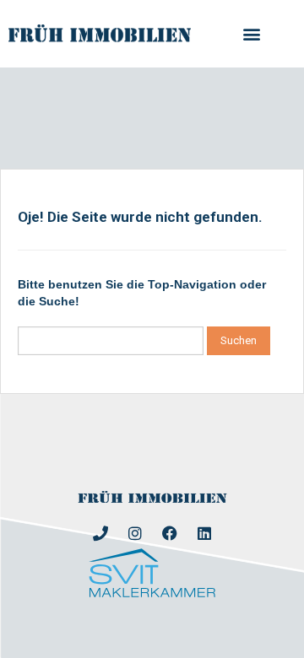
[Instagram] (135, 533)
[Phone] (100, 533)
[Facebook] (170, 533)
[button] (251, 34)
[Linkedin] (204, 533)
